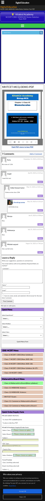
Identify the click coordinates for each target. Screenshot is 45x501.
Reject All (22, 497)
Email (4, 290)
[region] (22, 486)
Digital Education (8, 7)
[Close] (43, 473)
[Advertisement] (22, 57)
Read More (12, 485)
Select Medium (6, 323)
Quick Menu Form (22, 341)
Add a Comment (36, 154)
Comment (5, 268)
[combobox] (22, 318)
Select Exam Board (7, 315)
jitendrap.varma (19, 202)
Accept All (22, 491)
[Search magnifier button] (41, 32)
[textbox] (20, 319)
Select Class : (6, 332)
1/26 (10, 142)
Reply (40, 168)
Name (4, 285)
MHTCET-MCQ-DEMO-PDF (18, 86)
